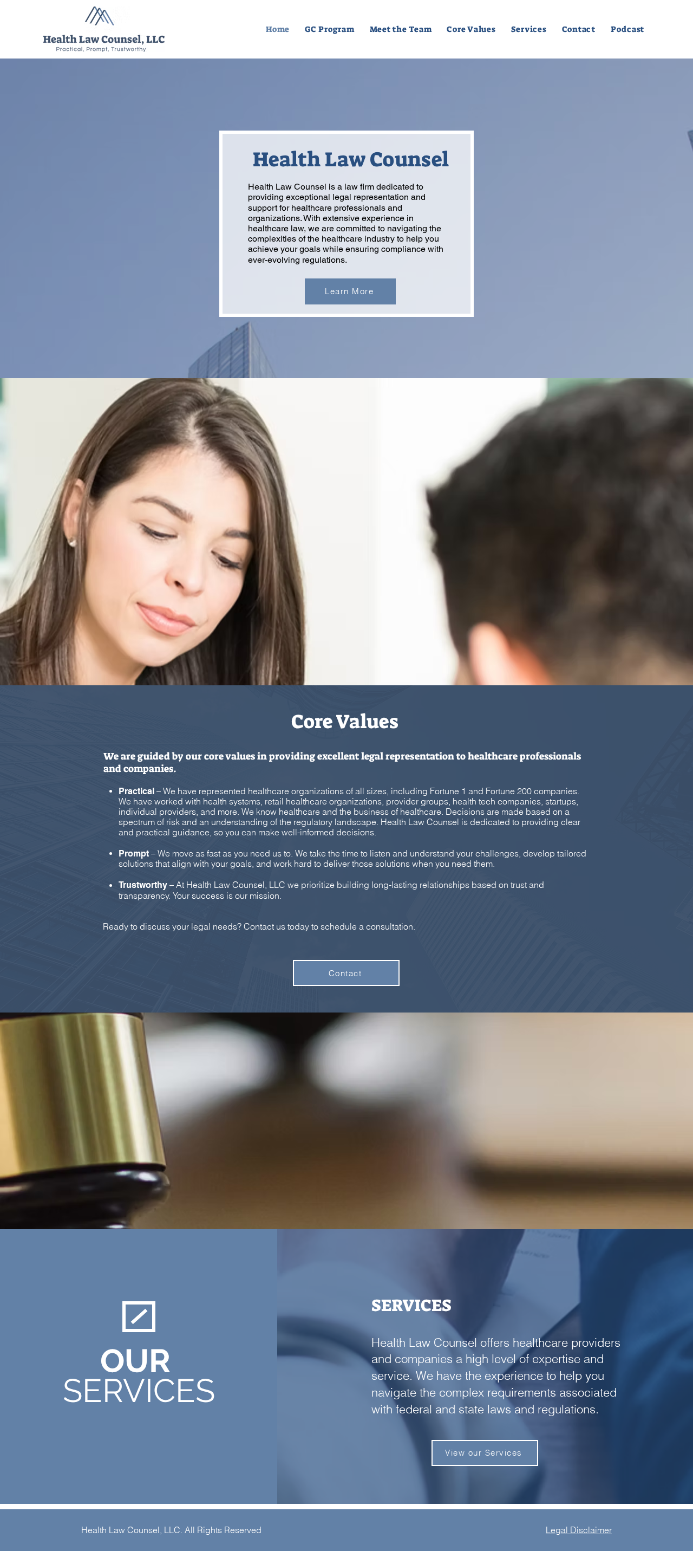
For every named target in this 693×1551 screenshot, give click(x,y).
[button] (400, 29)
